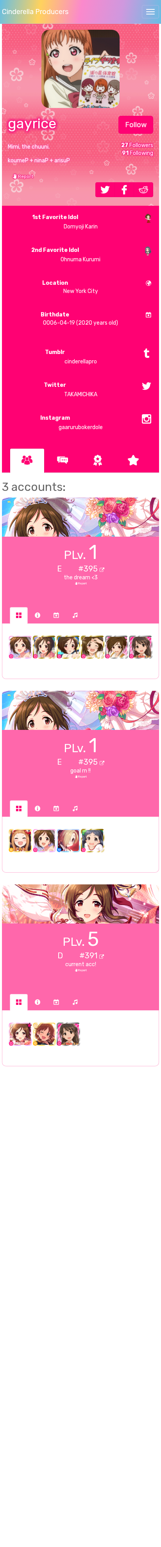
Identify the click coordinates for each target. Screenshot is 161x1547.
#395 (89, 568)
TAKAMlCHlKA (70, 390)
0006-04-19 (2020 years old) (79, 318)
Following (137, 153)
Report (25, 176)
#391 (89, 955)
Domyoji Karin (65, 222)
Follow (136, 124)
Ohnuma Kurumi (65, 255)
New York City (70, 287)
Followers (137, 145)
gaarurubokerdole (71, 423)
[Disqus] (80, 1199)
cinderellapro (71, 357)
